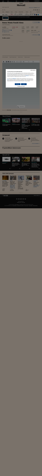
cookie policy (27, 75)
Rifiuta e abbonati (33, 70)
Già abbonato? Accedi (21, 86)
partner (8, 79)
